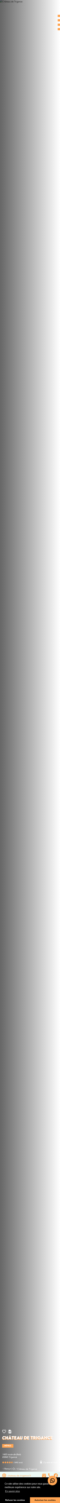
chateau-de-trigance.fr (19, 1476)
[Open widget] (52, 1480)
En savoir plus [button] (12, 1491)
